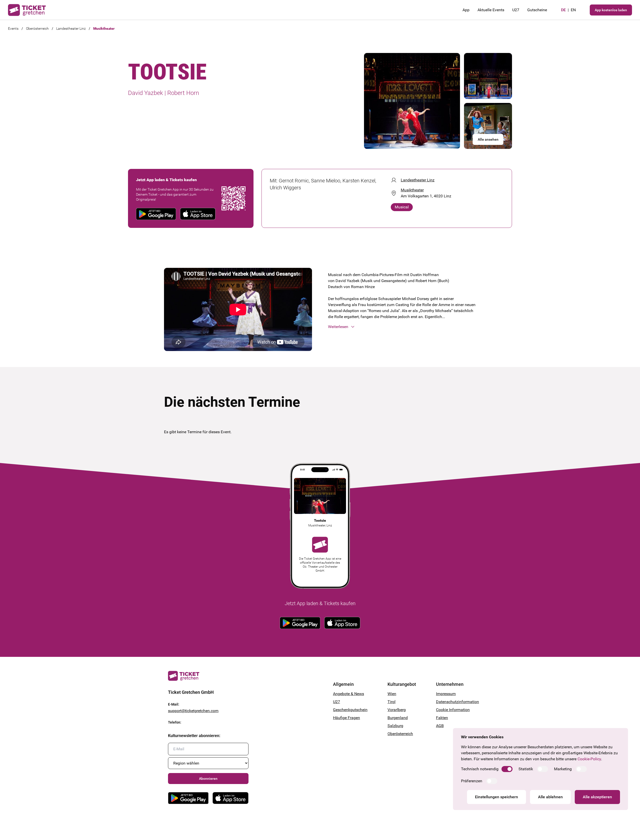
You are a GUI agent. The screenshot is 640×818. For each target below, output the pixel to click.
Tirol (392, 701)
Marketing (563, 769)
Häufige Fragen (346, 717)
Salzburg (395, 725)
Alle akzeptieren (597, 797)
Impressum (446, 693)
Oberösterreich (37, 28)
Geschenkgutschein (350, 709)
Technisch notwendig (479, 769)
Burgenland (398, 717)
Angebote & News (348, 693)
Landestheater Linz (71, 28)
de (563, 9)
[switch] (507, 769)
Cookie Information (453, 709)
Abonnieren (208, 779)
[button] (402, 327)
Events (13, 28)
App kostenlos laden (611, 10)
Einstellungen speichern (496, 797)
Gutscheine (537, 9)
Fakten (442, 717)
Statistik (525, 769)
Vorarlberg (397, 709)
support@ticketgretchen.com (193, 710)
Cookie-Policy (589, 759)
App (466, 9)
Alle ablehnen (550, 797)
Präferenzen (471, 781)
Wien (392, 693)
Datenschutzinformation (454, 701)
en (573, 9)
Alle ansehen (488, 139)
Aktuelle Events (491, 9)
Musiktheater (103, 28)
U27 (515, 9)
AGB (440, 725)
